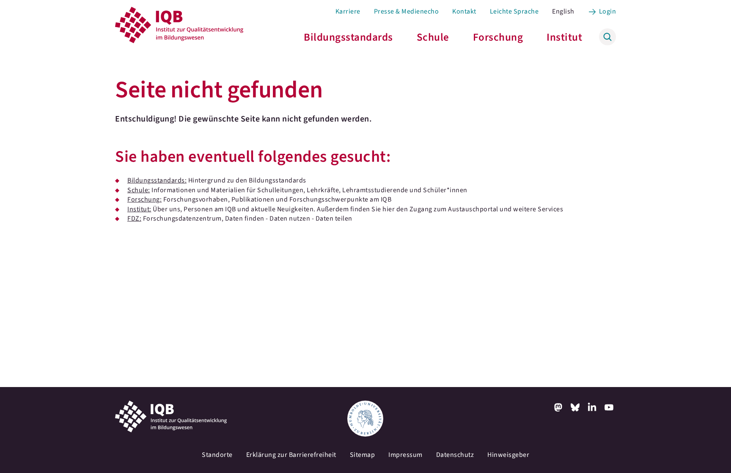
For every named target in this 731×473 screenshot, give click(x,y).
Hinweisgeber (508, 454)
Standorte (217, 454)
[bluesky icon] (575, 407)
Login (607, 11)
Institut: (139, 209)
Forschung (498, 37)
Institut (564, 37)
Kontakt (464, 11)
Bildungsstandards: (157, 180)
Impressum (405, 454)
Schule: (138, 190)
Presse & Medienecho (406, 11)
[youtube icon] (609, 407)
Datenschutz (455, 454)
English (563, 11)
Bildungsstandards (348, 37)
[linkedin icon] (592, 407)
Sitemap (362, 454)
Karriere (347, 11)
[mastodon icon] (558, 407)
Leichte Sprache (514, 11)
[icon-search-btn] (607, 36)
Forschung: (144, 199)
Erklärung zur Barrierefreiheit (291, 454)
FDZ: (134, 218)
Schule (433, 37)
